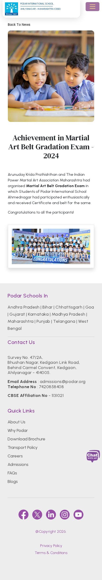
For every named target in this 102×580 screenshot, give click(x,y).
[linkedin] (51, 515)
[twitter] (37, 515)
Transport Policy (22, 447)
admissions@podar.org (63, 381)
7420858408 (51, 386)
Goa (89, 307)
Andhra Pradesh (24, 307)
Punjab (43, 321)
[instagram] (65, 515)
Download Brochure (26, 439)
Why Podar (18, 430)
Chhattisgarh (69, 307)
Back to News (19, 25)
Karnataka (38, 314)
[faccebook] (23, 515)
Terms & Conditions (51, 552)
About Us (16, 422)
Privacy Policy (51, 545)
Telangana (64, 321)
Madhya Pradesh (68, 314)
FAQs (12, 473)
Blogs (13, 481)
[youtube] (78, 515)
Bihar (47, 307)
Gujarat (17, 314)
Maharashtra (20, 321)
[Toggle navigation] (92, 6)
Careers (15, 456)
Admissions (18, 464)
